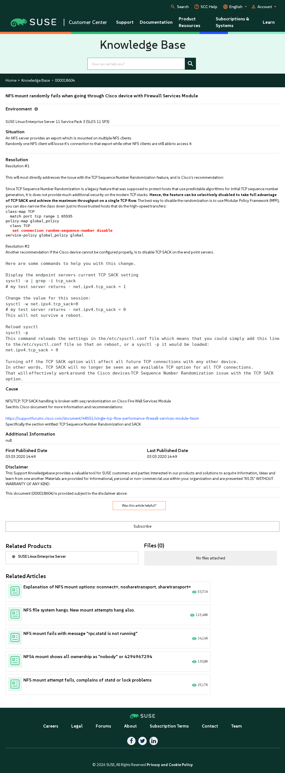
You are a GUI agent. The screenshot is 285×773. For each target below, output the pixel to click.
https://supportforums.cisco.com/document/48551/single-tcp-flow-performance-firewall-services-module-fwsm (102, 418)
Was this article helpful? (139, 506)
